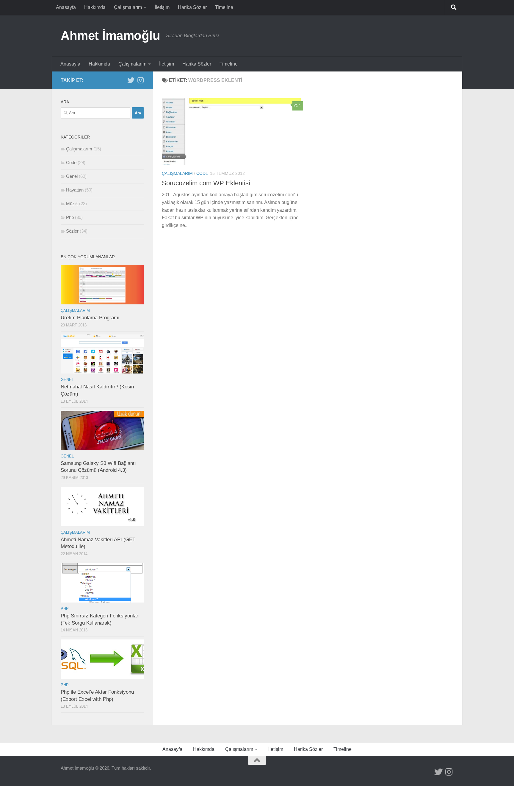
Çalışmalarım (128, 7)
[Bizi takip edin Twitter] (130, 80)
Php (70, 217)
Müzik (72, 203)
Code (202, 173)
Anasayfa (66, 7)
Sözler (72, 231)
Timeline (224, 7)
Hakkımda (95, 7)
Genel (72, 176)
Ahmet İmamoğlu (110, 36)
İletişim (162, 7)
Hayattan (75, 189)
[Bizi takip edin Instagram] (140, 80)
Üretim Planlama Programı (90, 317)
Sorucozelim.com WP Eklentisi (206, 183)
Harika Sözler (192, 7)
